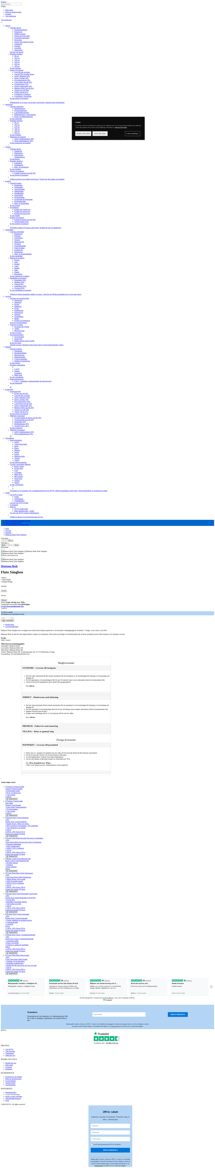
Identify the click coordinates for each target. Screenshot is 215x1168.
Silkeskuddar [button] (19, 191)
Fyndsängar (14, 505)
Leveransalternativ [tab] (11, 627)
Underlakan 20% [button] (20, 286)
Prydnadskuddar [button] (20, 201)
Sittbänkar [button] (18, 306)
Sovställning (14, 207)
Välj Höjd (4, 538)
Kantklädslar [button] (18, 317)
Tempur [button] (17, 458)
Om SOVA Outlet (16, 495)
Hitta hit (13, 507)
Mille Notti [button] (18, 375)
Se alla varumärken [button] (16, 377)
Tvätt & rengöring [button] (20, 359)
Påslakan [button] (17, 236)
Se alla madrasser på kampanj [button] (20, 143)
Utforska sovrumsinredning (19, 298)
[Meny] (2, 22)
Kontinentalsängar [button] (20, 30)
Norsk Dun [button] (18, 479)
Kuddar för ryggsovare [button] (22, 209)
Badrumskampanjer (17, 379)
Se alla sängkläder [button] (16, 256)
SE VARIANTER (11, 799)
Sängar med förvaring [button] (22, 36)
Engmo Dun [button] (18, 468)
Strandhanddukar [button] (20, 353)
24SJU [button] (16, 442)
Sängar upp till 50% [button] (21, 393)
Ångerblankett (10, 1085)
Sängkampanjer (15, 391)
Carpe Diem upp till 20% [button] (23, 82)
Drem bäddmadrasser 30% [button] (23, 141)
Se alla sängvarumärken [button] (18, 462)
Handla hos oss (10, 1063)
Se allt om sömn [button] (15, 343)
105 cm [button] (17, 58)
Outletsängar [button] (18, 499)
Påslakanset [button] (18, 234)
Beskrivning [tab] (9, 625)
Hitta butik (9, 1065)
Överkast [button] (17, 244)
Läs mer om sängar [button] (16, 52)
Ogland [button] (17, 481)
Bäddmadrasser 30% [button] (21, 424)
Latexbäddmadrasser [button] (21, 113)
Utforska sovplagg (16, 325)
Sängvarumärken (16, 440)
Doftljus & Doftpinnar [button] (22, 321)
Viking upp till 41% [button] (21, 92)
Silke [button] (16, 270)
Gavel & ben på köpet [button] (22, 72)
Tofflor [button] (16, 329)
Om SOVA (9, 1049)
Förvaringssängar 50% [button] (22, 80)
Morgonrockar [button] (19, 331)
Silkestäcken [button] (18, 155)
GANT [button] (16, 369)
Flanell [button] (16, 272)
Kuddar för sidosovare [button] (22, 212)
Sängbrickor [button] (18, 312)
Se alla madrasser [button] (16, 119)
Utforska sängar (15, 28)
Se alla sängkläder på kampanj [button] (20, 290)
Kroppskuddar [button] (19, 197)
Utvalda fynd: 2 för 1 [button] (21, 426)
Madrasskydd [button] (19, 242)
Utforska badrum (16, 349)
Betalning (8, 1069)
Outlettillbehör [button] (19, 501)
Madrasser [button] (9, 104)
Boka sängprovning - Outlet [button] (24, 511)
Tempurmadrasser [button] (20, 111)
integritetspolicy (116, 1026)
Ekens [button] (16, 448)
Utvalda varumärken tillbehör (20, 464)
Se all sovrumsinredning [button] (18, 323)
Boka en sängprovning (13, 523)
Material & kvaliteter (17, 258)
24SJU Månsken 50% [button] (22, 76)
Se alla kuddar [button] (15, 205)
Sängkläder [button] (9, 230)
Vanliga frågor (10, 1083)
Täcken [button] (8, 147)
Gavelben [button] (17, 48)
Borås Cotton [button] (19, 466)
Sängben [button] (17, 46)
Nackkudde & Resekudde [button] (23, 199)
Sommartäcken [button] (19, 157)
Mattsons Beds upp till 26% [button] (24, 88)
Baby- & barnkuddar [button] (21, 203)
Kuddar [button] (8, 181)
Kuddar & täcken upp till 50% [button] (25, 173)
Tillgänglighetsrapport (13, 1098)
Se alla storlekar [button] (15, 68)
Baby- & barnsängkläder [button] (23, 254)
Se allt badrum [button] (15, 363)
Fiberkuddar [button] (18, 187)
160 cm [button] (17, 64)
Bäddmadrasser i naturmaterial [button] (25, 115)
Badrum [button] (8, 347)
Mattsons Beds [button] (19, 456)
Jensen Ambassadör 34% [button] (23, 86)
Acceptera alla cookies (83, 133)
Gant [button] (16, 470)
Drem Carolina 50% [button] (21, 78)
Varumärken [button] (9, 438)
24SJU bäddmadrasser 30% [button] (24, 139)
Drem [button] (16, 446)
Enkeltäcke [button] (18, 163)
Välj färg (4, 543)
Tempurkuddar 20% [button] (21, 222)
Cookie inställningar (132, 133)
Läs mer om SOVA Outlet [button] (19, 503)
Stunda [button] (16, 483)
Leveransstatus (10, 1081)
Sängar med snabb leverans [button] (24, 42)
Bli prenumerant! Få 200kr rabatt (17, 525)
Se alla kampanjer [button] (16, 383)
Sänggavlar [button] (18, 50)
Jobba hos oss (10, 1055)
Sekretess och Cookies (121, 127)
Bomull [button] (17, 264)
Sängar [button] (7, 26)
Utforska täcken (15, 149)
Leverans (8, 1067)
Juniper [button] (16, 371)
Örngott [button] (17, 240)
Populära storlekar (16, 54)
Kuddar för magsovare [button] (22, 214)
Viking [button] (16, 460)
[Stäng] (8, 543)
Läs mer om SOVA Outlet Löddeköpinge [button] (24, 513)
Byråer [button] (16, 304)
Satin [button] (16, 262)
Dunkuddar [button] (18, 185)
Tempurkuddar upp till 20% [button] (24, 420)
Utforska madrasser (17, 106)
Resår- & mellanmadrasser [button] (23, 117)
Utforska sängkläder (17, 232)
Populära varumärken (17, 365)
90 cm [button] (16, 56)
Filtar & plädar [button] (19, 248)
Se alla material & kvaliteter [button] (19, 276)
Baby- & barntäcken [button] (21, 167)
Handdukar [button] (18, 351)
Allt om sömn (10, 1051)
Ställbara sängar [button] (20, 34)
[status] (7, 618)
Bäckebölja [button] (18, 274)
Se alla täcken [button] (15, 159)
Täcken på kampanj (17, 171)
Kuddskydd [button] (18, 250)
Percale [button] (16, 260)
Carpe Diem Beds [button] (20, 444)
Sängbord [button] (17, 302)
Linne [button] (16, 266)
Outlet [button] (7, 493)
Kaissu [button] (16, 454)
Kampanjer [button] (9, 389)
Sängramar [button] (18, 40)
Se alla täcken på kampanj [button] (19, 175)
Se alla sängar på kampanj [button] (19, 98)
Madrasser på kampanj (18, 137)
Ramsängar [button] (18, 32)
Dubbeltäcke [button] (18, 165)
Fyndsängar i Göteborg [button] (22, 94)
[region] (108, 128)
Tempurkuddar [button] (19, 189)
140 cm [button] (17, 62)
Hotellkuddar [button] (19, 193)
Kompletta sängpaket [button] (21, 38)
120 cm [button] (17, 60)
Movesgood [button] (18, 477)
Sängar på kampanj (16, 70)
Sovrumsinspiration (17, 335)
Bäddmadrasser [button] (19, 109)
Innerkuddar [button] (18, 195)
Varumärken (9, 1053)
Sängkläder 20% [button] (20, 280)
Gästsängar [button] (18, 44)
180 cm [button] (17, 66)
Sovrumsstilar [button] (19, 337)
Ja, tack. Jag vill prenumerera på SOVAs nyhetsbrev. (107, 1144)
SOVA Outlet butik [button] (21, 509)
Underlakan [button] (18, 238)
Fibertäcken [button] (18, 153)
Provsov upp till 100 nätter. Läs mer (18, 521)
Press (7, 1100)
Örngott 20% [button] (19, 284)
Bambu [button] (16, 268)
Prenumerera (178, 1014)
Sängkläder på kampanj (18, 278)
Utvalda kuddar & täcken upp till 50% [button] (27, 418)
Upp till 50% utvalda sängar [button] (24, 74)
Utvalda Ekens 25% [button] (21, 84)
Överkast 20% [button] (19, 288)
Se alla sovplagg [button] (15, 333)
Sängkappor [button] (18, 252)
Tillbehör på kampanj (17, 416)
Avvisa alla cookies (100, 133)
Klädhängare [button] (18, 310)
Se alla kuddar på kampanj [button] (19, 224)
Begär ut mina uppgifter (13, 1096)
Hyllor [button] (16, 308)
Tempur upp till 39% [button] (21, 90)
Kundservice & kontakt (13, 1077)
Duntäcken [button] (18, 151)
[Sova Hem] (3, 2)
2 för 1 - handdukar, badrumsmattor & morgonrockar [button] (33, 381)
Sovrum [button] (8, 296)
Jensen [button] (16, 452)
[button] (3, 6)
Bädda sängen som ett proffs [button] (24, 341)
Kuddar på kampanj (17, 218)
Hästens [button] (17, 450)
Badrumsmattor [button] (19, 357)
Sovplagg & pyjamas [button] (21, 327)
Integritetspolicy (11, 1092)
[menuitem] (114, 30)
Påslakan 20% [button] (19, 282)
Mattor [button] (16, 319)
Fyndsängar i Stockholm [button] (23, 96)
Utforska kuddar (15, 183)
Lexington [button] (18, 373)
